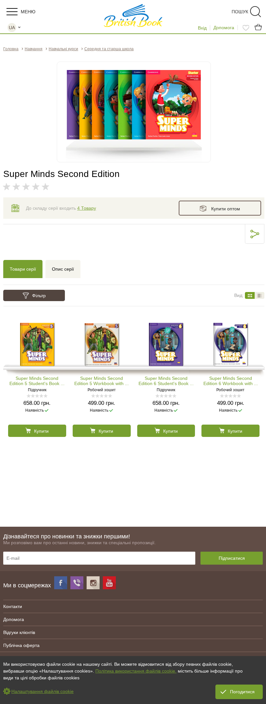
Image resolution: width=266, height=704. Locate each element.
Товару (86, 208)
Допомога (223, 27)
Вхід (202, 27)
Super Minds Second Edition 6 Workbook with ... (230, 381)
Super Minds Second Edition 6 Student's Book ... (166, 381)
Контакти (12, 606)
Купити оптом (225, 208)
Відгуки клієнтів (19, 632)
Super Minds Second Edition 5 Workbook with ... (101, 381)
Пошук (240, 11)
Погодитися (242, 691)
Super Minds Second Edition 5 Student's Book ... (37, 381)
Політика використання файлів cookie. (135, 671)
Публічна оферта (21, 645)
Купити (41, 431)
